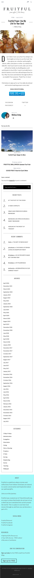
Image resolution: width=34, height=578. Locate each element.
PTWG (12, 17)
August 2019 (6, 321)
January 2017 (7, 371)
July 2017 (6, 362)
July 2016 (6, 389)
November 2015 (7, 412)
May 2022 (6, 300)
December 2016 (7, 374)
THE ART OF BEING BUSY (20, 242)
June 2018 (6, 333)
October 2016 (7, 380)
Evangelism (6, 439)
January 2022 (7, 303)
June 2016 (6, 392)
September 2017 (7, 356)
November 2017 (7, 351)
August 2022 (6, 298)
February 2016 (7, 404)
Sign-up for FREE (9, 561)
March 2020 (6, 318)
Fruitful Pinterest (6, 520)
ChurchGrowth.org (16, 568)
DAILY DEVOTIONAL (17, 89)
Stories (5, 463)
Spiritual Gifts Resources (10, 535)
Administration (7, 436)
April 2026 (6, 283)
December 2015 (7, 409)
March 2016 (6, 401)
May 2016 (6, 395)
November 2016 (7, 377)
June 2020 (6, 309)
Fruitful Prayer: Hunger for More (17, 155)
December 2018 (7, 327)
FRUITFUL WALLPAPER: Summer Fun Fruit (17, 163)
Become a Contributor (9, 540)
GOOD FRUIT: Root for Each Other (17, 169)
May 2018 (6, 336)
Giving (5, 445)
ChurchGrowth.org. (26, 498)
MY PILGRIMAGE (21, 263)
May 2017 (6, 368)
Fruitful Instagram (7, 525)
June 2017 (6, 365)
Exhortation (6, 442)
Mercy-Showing (7, 448)
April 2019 (6, 324)
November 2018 (7, 330)
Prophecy (6, 451)
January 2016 (7, 406)
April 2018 (6, 339)
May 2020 (6, 312)
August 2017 (6, 359)
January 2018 (7, 345)
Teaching (5, 465)
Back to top (16, 574)
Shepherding (6, 460)
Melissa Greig (17, 27)
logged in (12, 180)
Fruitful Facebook (6, 523)
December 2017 (7, 348)
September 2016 (7, 383)
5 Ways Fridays (7, 433)
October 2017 (7, 353)
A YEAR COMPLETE (14, 205)
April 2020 (6, 315)
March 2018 (6, 342)
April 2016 (6, 398)
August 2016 (6, 386)
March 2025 (6, 289)
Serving (5, 457)
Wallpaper (6, 468)
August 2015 (6, 418)
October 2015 (7, 415)
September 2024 (7, 292)
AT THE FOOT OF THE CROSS (17, 200)
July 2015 (6, 421)
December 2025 (7, 286)
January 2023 (7, 295)
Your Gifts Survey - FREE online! (12, 538)
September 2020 (7, 306)
